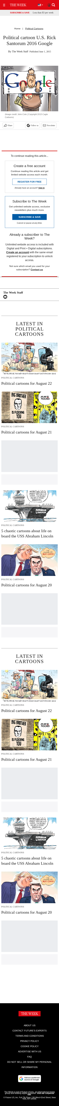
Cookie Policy (30, 1046)
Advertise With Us (29, 1051)
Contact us (37, 269)
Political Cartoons (34, 28)
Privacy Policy (29, 1041)
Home (17, 28)
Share (10, 125)
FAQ (29, 1056)
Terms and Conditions (29, 1036)
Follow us (35, 125)
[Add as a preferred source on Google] (29, 1078)
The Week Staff (20, 51)
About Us (29, 1025)
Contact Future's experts (29, 1030)
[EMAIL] (6, 297)
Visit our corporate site (41, 1094)
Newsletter (51, 125)
